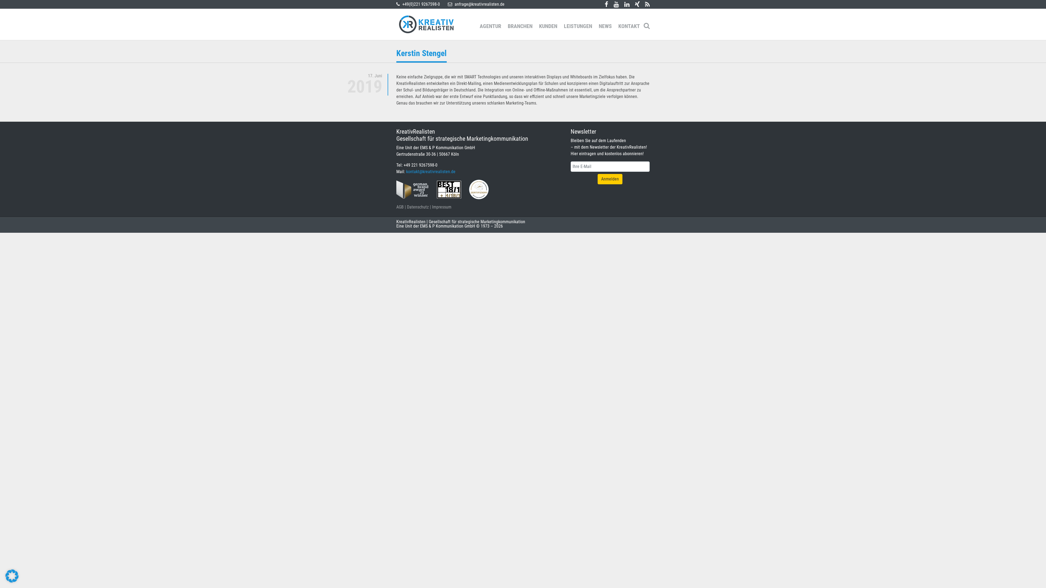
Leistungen (578, 26)
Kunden (548, 26)
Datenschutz (418, 207)
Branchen (520, 26)
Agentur (490, 26)
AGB (400, 207)
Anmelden (610, 179)
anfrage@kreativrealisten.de (479, 4)
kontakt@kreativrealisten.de (430, 171)
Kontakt (629, 26)
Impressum (441, 207)
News (605, 26)
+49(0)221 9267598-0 (420, 4)
